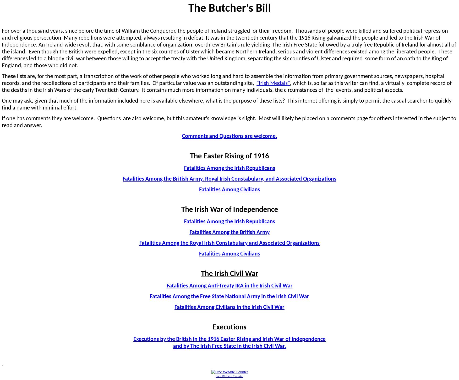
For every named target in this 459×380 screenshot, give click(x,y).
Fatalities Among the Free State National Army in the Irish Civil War (229, 297)
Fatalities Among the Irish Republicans (229, 168)
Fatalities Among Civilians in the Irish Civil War (229, 307)
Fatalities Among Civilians (229, 190)
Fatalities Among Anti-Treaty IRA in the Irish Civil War (230, 286)
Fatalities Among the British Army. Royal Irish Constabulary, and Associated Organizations (229, 179)
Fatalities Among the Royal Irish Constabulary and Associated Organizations (229, 243)
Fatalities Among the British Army (230, 232)
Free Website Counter (229, 376)
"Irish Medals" (273, 83)
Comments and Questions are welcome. (229, 136)
